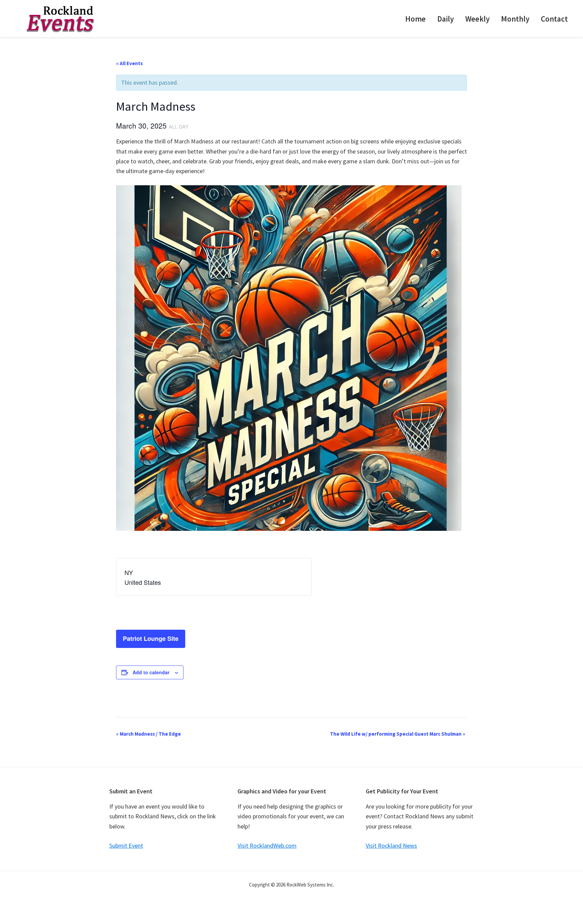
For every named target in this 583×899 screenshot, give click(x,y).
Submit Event (126, 845)
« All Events (129, 63)
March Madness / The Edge (148, 734)
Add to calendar (151, 672)
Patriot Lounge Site (150, 638)
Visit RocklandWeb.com (267, 845)
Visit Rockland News (391, 845)
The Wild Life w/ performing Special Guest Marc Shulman (397, 734)
